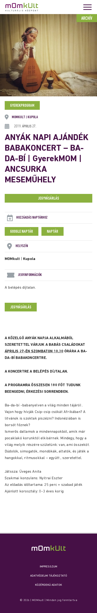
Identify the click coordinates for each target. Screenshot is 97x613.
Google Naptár (21, 232)
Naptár (52, 232)
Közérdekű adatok (48, 585)
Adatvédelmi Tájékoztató (48, 575)
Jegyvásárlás (48, 198)
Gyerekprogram (22, 106)
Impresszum (48, 566)
